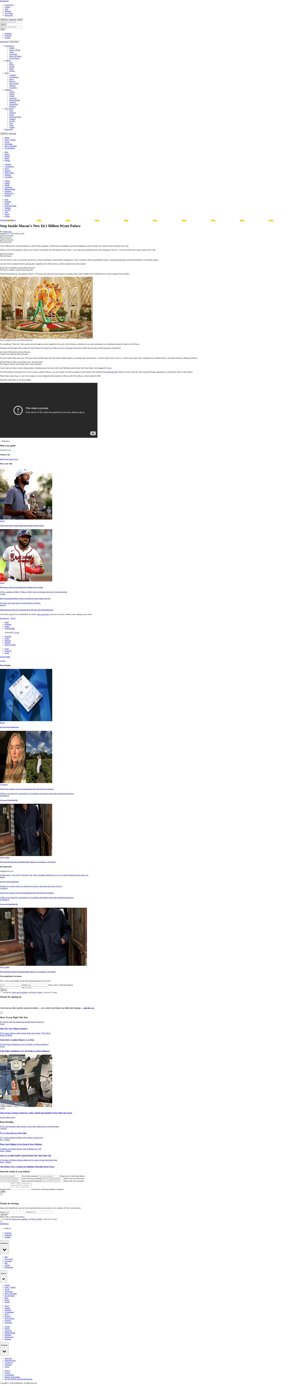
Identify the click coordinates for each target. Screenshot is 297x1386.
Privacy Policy (37, 992)
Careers (7, 1373)
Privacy (7, 1371)
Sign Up (3, 990)
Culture (7, 7)
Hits (6, 1257)
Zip (23, 987)
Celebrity (12, 75)
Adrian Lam (7, 232)
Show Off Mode (15, 56)
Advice (12, 92)
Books (11, 65)
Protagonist (9, 1267)
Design (12, 67)
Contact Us (9, 1363)
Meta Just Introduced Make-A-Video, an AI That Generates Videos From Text (25, 598)
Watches (12, 86)
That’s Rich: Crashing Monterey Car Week (17, 1040)
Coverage (8, 1261)
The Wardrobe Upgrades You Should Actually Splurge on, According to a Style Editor (28, 862)
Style (6, 9)
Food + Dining (14, 50)
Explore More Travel (7, 1117)
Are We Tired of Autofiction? (9, 727)
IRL (6, 1263)
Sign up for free (42, 614)
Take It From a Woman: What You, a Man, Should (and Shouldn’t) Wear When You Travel (36, 1113)
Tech (11, 123)
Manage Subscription (12, 1377)
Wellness (8, 11)
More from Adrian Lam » (9, 459)
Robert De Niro (112, 372)
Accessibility (9, 1375)
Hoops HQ (9, 15)
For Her (12, 121)
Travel (11, 52)
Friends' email (5, 1189)
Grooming (13, 88)
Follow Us (4, 19)
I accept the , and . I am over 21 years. (30, 992)
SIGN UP (4, 1214)
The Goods (9, 13)
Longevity (13, 98)
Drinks (11, 48)
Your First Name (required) (32, 1178)
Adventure (13, 54)
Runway (12, 81)
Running (12, 106)
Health (11, 96)
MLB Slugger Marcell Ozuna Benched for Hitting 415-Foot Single (21, 587)
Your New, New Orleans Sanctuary (14, 1029)
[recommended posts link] (22, 1022)
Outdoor (12, 119)
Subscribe (12, 19)
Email (24, 985)
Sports (2, 521)
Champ (7, 1265)
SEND (3, 1191)
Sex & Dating (14, 58)
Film (11, 63)
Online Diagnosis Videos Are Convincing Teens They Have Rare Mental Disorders (26, 610)
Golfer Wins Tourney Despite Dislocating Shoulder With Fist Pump (22, 526)
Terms (7, 1367)
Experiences (9, 5)
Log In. (16, 632)
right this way (88, 1008)
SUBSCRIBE (10, 629)
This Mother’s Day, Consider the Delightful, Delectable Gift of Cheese (27, 1167)
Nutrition (12, 102)
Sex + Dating (5, 1140)
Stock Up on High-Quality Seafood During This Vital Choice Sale (25, 1155)
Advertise (8, 1365)
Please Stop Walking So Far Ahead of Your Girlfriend (21, 1144)
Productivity (13, 104)
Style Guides (14, 83)
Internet (12, 71)
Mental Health (14, 100)
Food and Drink (15, 117)
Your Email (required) (30, 1176)
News (11, 79)
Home (11, 115)
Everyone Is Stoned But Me (9, 800)
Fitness (11, 94)
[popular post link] (26, 721)
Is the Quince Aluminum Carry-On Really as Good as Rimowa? (25, 1051)
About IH (8, 1358)
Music (11, 69)
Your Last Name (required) (32, 1181)
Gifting (12, 127)
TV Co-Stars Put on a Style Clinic (13, 1133)
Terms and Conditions (20, 992)
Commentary (14, 77)
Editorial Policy (10, 1360)
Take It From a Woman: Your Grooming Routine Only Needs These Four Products (27, 789)
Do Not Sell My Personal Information (18, 1379)
